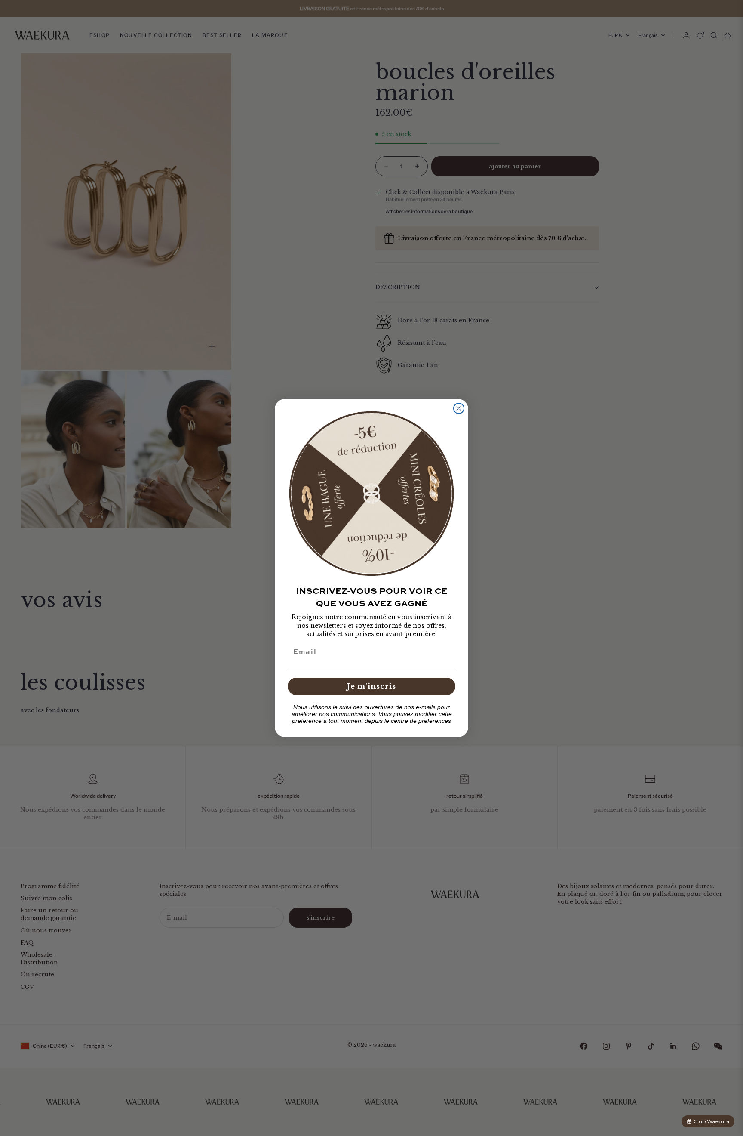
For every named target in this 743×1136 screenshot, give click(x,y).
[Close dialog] (459, 408)
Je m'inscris (371, 686)
